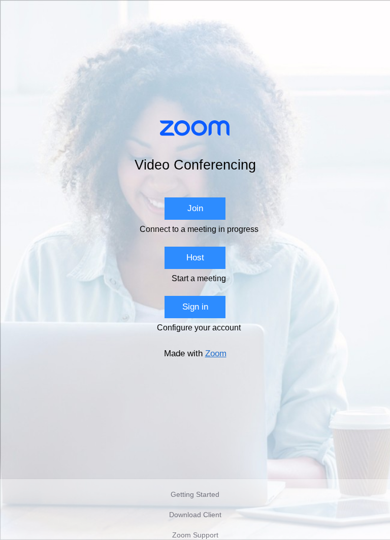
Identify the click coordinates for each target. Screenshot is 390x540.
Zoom (215, 353)
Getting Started (195, 494)
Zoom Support (195, 535)
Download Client (195, 515)
